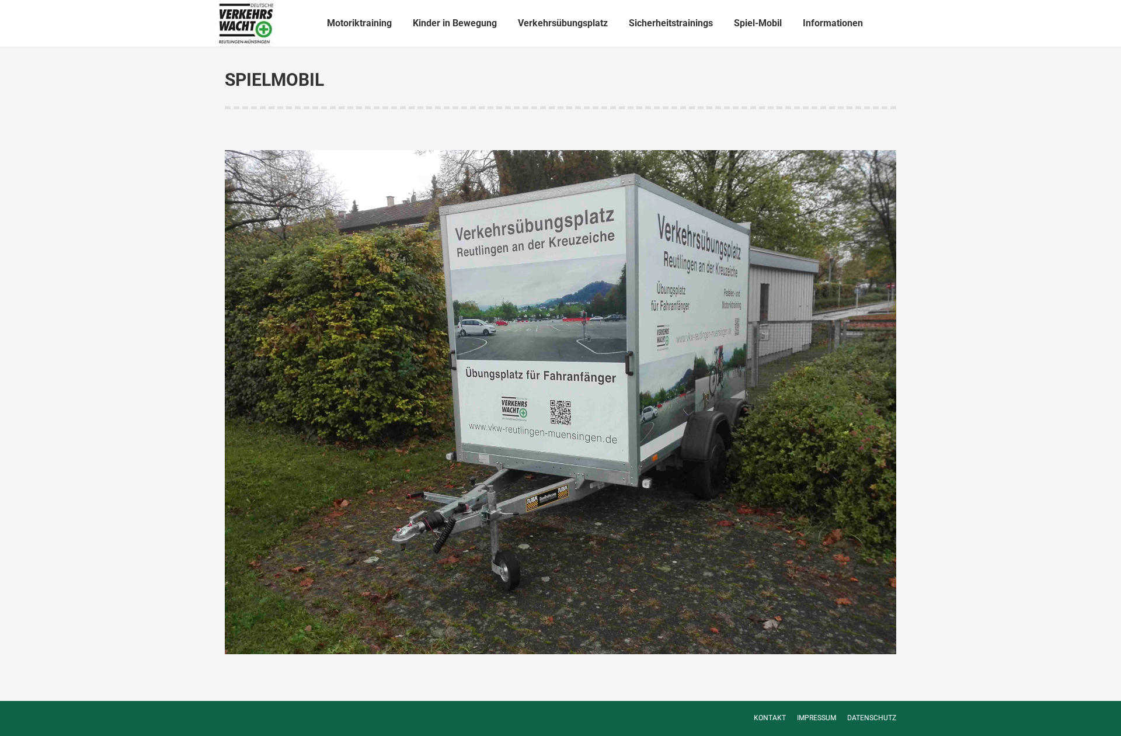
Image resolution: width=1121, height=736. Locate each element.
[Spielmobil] (560, 402)
